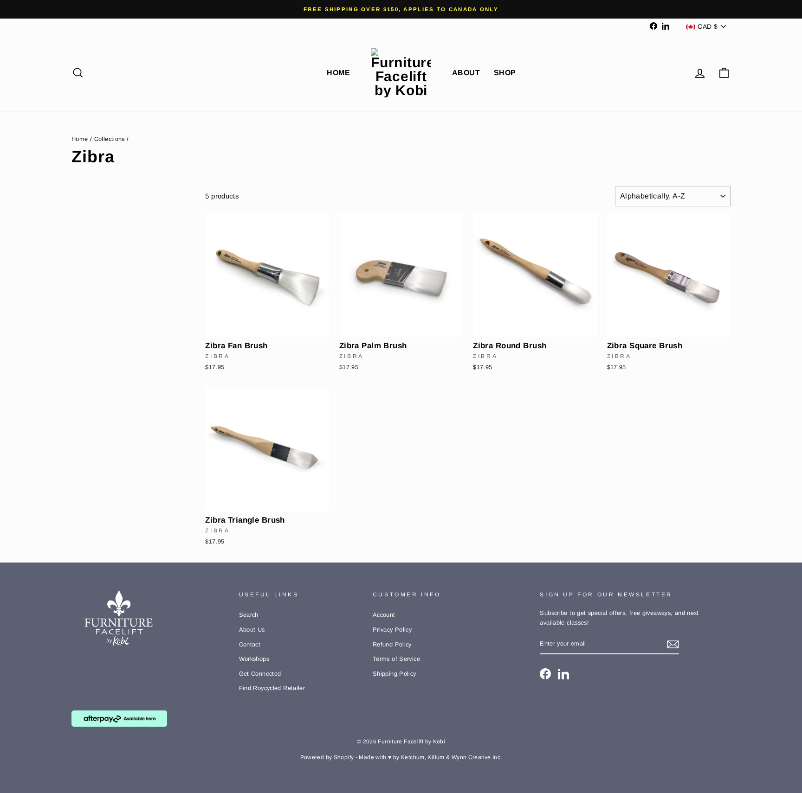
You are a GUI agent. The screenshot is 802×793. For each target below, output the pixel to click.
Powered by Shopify (327, 757)
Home (79, 138)
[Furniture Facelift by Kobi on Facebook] (545, 673)
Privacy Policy (392, 629)
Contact (250, 644)
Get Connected (260, 673)
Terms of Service (396, 658)
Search (249, 614)
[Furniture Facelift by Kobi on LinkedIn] (563, 673)
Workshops (254, 658)
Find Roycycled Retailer (272, 687)
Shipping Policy (394, 673)
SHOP (505, 73)
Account (384, 614)
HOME (338, 73)
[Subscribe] (673, 644)
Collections (109, 138)
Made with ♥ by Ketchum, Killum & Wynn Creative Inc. (430, 757)
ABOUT (466, 73)
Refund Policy (392, 644)
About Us (252, 629)
